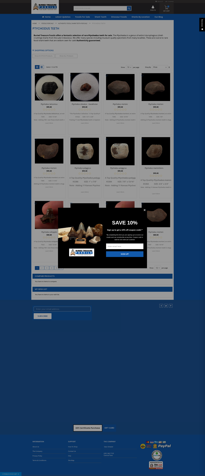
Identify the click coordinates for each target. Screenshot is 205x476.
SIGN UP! (125, 254)
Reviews (202, 23)
